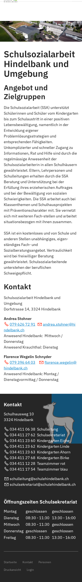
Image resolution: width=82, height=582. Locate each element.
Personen (44, 562)
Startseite (10, 562)
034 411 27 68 (22, 457)
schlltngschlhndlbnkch (39, 478)
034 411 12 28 (22, 463)
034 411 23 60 (22, 440)
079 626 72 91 (22, 324)
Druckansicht (12, 570)
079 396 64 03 (22, 362)
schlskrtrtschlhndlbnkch (43, 484)
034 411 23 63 (22, 452)
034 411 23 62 (22, 446)
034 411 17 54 (22, 469)
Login (30, 570)
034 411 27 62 (23, 434)
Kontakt (27, 562)
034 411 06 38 (22, 429)
